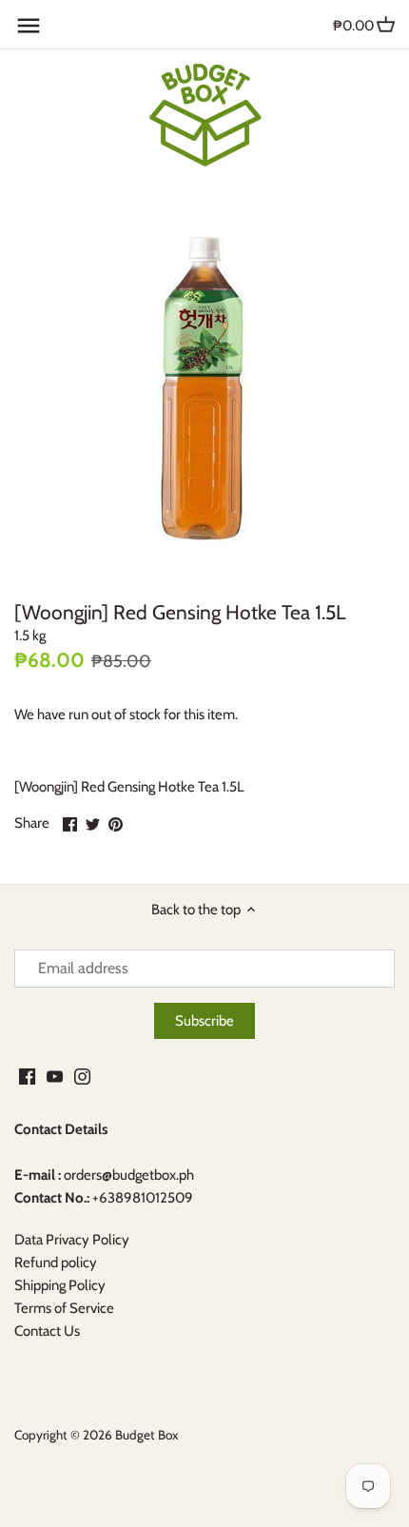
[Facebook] (27, 1077)
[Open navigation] (28, 25)
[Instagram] (82, 1077)
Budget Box (146, 1434)
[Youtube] (55, 1077)
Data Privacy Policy (71, 1239)
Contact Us (47, 1331)
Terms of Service (64, 1308)
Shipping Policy (60, 1285)
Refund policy (55, 1262)
